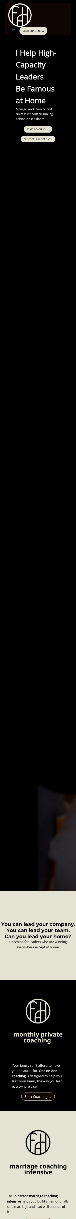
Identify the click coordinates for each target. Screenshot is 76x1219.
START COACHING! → (38, 129)
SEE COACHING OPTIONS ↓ (38, 139)
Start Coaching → (38, 1096)
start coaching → (33, 30)
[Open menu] (13, 31)
